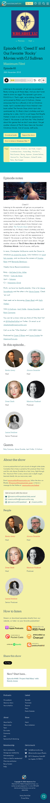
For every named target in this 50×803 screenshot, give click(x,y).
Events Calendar (30, 711)
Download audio (11, 135)
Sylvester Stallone (38, 154)
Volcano (12, 279)
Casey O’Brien (19, 336)
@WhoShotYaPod (13, 321)
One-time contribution (9, 761)
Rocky (12, 160)
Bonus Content (7, 764)
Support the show (28, 135)
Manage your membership (11, 753)
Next (31, 41)
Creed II (39, 149)
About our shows (8, 703)
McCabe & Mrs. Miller (18, 272)
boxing (23, 154)
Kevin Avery (10, 370)
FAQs (5, 766)
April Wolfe (32, 149)
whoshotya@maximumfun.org (15, 325)
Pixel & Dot (27, 795)
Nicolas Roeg (27, 151)
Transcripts (28, 703)
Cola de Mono (16, 276)
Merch (27, 722)
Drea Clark (9, 401)
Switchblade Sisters (16, 151)
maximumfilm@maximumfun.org (19, 480)
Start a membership (9, 750)
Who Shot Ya (36, 151)
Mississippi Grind (14, 283)
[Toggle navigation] (47, 3)
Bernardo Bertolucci (19, 262)
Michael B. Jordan (36, 157)
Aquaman (29, 154)
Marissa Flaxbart (34, 401)
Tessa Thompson (25, 157)
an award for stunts (18, 255)
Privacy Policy (25, 798)
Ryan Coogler (19, 160)
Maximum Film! (14, 63)
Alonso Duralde (15, 149)
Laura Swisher (34, 336)
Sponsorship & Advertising (11, 739)
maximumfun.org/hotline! (30, 485)
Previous (20, 41)
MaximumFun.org (10, 339)
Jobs (4, 736)
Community (6, 733)
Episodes (27, 700)
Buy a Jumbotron (30, 725)
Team (5, 728)
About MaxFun (7, 722)
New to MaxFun (8, 705)
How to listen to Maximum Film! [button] (16, 141)
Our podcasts (7, 700)
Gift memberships (8, 755)
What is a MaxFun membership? (12, 758)
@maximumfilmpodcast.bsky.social (21, 483)
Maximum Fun (14, 157)
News (26, 708)
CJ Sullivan (24, 149)
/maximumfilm (37, 502)
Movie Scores (34, 292)
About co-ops (7, 725)
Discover (27, 705)
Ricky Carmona (15, 154)
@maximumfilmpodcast (17, 502)
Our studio (6, 730)
